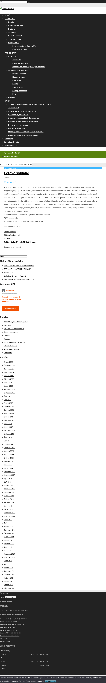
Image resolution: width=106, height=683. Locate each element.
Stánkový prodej (10, 346)
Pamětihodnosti (15, 36)
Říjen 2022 (8, 520)
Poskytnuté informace (18, 125)
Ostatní (7, 335)
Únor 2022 (8, 547)
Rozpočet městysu (16, 128)
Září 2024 (7, 441)
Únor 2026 (8, 382)
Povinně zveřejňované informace (23, 122)
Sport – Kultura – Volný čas (14, 342)
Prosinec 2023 (9, 472)
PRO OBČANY (10, 53)
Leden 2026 (8, 386)
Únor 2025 (8, 424)
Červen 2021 (9, 574)
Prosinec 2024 (9, 430)
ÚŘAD (7, 101)
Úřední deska (11, 146)
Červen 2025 (9, 410)
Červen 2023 (9, 492)
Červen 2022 (9, 533)
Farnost (11, 98)
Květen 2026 (9, 372)
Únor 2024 (8, 465)
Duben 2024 (9, 458)
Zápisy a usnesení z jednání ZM (22, 111)
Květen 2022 (9, 537)
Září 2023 (7, 482)
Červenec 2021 (9, 571)
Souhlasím (49, 681)
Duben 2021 (9, 581)
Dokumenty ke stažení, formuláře (23, 135)
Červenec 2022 (9, 530)
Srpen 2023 (8, 485)
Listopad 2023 (9, 475)
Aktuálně (12, 56)
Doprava (7, 325)
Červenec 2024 (9, 448)
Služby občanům (19, 91)
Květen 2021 (9, 578)
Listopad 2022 (9, 516)
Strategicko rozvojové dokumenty (23, 118)
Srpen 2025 (8, 403)
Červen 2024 (9, 451)
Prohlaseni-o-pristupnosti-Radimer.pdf (16, 610)
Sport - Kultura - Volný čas (10, 164)
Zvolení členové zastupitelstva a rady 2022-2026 (30, 104)
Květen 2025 (9, 413)
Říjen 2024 (8, 437)
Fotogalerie (13, 43)
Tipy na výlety (14, 39)
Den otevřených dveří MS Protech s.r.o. (19, 279)
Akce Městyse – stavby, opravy (16, 322)
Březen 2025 (9, 420)
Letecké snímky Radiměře (24, 46)
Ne (54, 681)
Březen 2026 (9, 379)
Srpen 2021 (8, 567)
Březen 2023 (9, 502)
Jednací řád (13, 108)
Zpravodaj (16, 60)
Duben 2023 (9, 499)
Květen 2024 (9, 454)
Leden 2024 (8, 468)
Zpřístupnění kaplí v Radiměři (15, 276)
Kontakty (9, 139)
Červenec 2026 (9, 365)
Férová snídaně (10, 182)
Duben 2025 (9, 417)
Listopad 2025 (9, 393)
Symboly (12, 32)
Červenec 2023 (9, 489)
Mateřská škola (19, 74)
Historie (11, 29)
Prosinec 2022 (9, 513)
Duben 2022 (9, 540)
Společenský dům (12, 142)
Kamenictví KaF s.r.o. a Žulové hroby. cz (19, 265)
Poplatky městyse (20, 63)
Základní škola (18, 77)
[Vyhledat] (29, 2)
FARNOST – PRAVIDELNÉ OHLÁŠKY (17, 269)
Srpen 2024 (8, 444)
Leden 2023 (8, 509)
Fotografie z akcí (19, 50)
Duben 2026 (9, 376)
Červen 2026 (9, 369)
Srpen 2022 (8, 526)
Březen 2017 (9, 588)
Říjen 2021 (8, 561)
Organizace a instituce (18, 70)
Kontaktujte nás (11, 156)
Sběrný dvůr (17, 87)
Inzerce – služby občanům (14, 329)
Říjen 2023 (8, 478)
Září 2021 (7, 564)
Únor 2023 (8, 506)
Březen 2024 (9, 461)
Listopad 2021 (9, 557)
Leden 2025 (8, 427)
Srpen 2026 (8, 272)
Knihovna (16, 80)
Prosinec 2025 (9, 389)
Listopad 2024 (9, 434)
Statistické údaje (15, 26)
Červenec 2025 (9, 406)
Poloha (11, 22)
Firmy (14, 94)
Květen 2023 (9, 496)
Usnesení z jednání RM (18, 115)
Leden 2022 (8, 550)
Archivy (2, 597)
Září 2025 (7, 400)
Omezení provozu (11, 332)
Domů (7, 15)
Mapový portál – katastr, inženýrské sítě (25, 132)
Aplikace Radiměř (12, 153)
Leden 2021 (8, 585)
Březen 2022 (9, 543)
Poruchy (7, 339)
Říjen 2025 (8, 396)
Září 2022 (7, 523)
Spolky (15, 84)
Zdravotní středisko (11, 349)
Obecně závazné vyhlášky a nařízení (28, 67)
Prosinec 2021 (9, 554)
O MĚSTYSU (10, 19)
